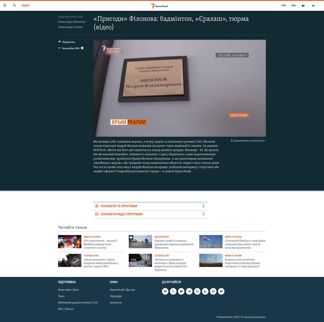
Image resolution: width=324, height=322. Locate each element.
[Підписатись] (221, 291)
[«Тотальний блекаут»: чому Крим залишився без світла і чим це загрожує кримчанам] (211, 241)
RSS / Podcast (66, 309)
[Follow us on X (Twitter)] (173, 291)
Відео (26, 5)
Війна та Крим (92, 237)
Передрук (116, 296)
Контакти (116, 303)
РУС (284, 5)
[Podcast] (213, 291)
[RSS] (205, 291)
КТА (293, 5)
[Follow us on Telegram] (189, 291)
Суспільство (91, 256)
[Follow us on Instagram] (197, 291)
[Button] (66, 43)
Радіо (61, 296)
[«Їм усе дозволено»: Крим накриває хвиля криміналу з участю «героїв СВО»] (69, 260)
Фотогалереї (161, 237)
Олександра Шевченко (72, 22)
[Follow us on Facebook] (165, 291)
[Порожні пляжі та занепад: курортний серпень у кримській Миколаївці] (140, 241)
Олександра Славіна (70, 27)
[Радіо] (313, 5)
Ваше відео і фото (68, 290)
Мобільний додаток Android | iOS (78, 303)
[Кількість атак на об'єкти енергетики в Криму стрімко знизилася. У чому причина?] (211, 260)
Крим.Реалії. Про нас (122, 290)
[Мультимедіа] (303, 5)
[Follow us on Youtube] (181, 291)
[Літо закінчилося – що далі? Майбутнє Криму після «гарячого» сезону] (69, 241)
